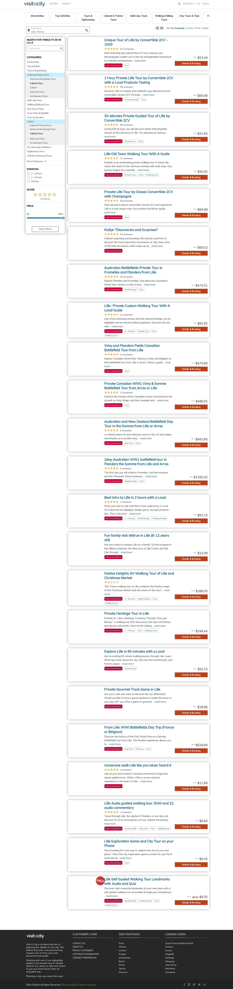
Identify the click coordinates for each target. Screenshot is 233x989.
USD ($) (53, 3)
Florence (123, 972)
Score (190, 28)
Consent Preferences (85, 957)
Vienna (122, 946)
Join (199, 3)
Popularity (180, 28)
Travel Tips (188, 3)
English (66, 3)
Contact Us (79, 943)
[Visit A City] (35, 936)
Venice (122, 968)
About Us (78, 946)
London (122, 950)
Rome (122, 965)
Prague (122, 954)
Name (205, 28)
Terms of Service (87, 984)
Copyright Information (86, 954)
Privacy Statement (83, 950)
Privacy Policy (69, 984)
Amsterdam (124, 957)
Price (197, 28)
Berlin (122, 961)
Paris (121, 943)
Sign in (206, 3)
